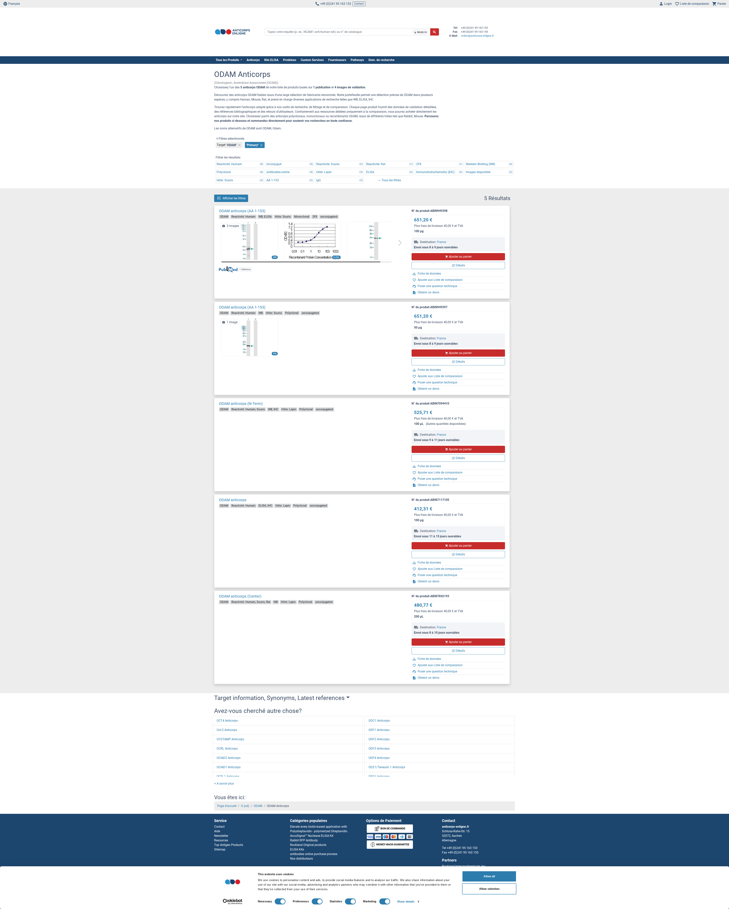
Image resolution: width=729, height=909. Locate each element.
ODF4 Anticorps (379, 758)
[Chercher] (434, 32)
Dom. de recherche (381, 60)
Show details (405, 901)
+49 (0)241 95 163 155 (463, 852)
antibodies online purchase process (313, 854)
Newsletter (221, 836)
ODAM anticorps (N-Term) (241, 403)
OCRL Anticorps (227, 748)
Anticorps (253, 60)
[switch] (317, 901)
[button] (400, 242)
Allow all (489, 876)
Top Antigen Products (228, 845)
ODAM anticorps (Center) (240, 596)
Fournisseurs (337, 60)
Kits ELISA (271, 60)
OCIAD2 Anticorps (229, 758)
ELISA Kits (297, 849)
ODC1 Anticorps (379, 720)
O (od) (245, 806)
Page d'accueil (227, 806)
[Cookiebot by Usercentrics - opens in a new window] (232, 901)
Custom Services (312, 60)
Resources (221, 840)
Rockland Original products (308, 845)
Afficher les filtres (234, 198)
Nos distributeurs (301, 858)
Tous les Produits (228, 60)
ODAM (258, 806)
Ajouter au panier (460, 256)
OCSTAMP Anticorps (230, 739)
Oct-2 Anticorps (227, 730)
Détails (460, 265)
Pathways (357, 60)
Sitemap (219, 849)
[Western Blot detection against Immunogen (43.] (375, 240)
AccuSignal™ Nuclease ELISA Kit (311, 836)
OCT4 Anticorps (227, 720)
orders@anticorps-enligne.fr (477, 35)
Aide (217, 831)
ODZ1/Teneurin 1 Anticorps (386, 767)
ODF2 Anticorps (379, 739)
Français (14, 4)
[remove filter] (239, 145)
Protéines (289, 60)
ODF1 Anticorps (379, 730)
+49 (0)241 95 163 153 (335, 4)
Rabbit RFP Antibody (304, 840)
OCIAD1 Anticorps (229, 767)
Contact (359, 3)
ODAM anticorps (232, 500)
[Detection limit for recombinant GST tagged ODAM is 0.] (312, 240)
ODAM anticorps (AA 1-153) (242, 211)
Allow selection (489, 888)
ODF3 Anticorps (379, 748)
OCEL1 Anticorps (228, 776)
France (441, 242)
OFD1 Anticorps (379, 776)
